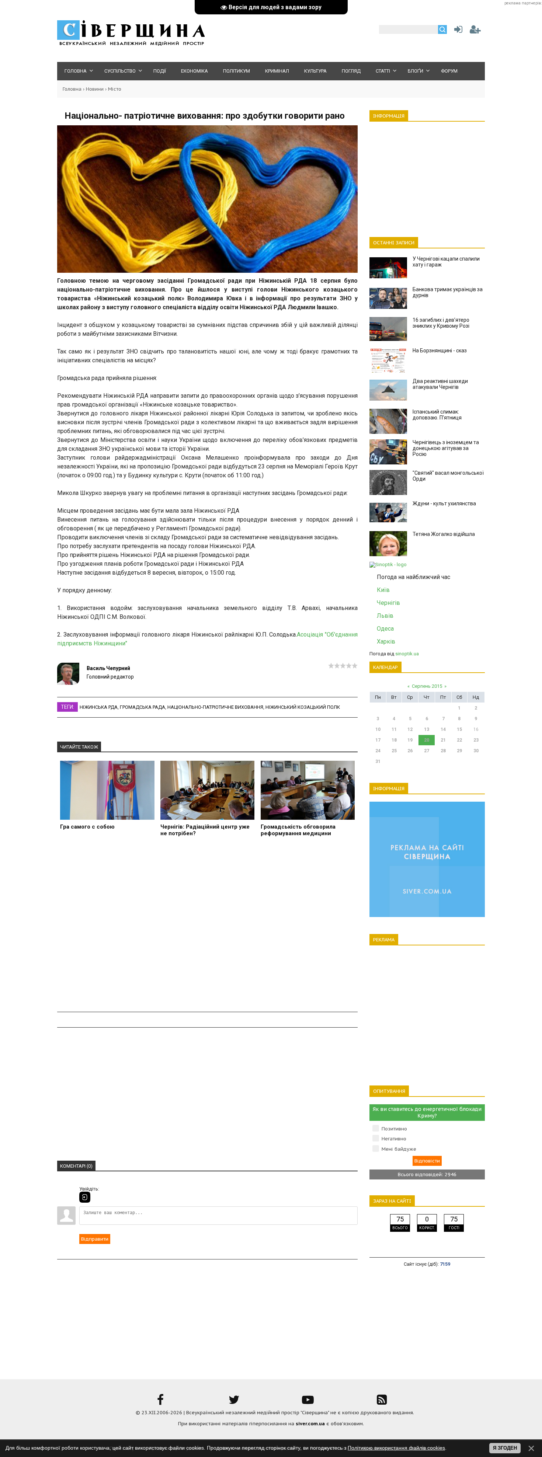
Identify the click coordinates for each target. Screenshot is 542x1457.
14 (443, 729)
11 (394, 729)
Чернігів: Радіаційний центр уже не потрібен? (205, 830)
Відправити (94, 1239)
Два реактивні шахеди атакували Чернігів (440, 384)
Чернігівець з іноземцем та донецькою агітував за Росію (446, 448)
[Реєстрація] (475, 31)
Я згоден (505, 1448)
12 (410, 729)
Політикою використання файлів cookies (396, 1448)
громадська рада (142, 707)
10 (378, 729)
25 (394, 750)
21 (443, 740)
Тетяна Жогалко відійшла (444, 534)
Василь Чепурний (108, 668)
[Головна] (131, 44)
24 (378, 750)
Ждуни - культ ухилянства (444, 503)
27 (426, 750)
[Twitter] (234, 1402)
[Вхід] (84, 1197)
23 (476, 740)
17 (378, 740)
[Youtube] (308, 1402)
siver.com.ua (310, 1424)
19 (410, 740)
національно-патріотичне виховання (215, 707)
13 (426, 729)
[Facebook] (160, 1402)
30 (476, 750)
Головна (72, 89)
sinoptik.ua (407, 653)
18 (394, 740)
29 (459, 750)
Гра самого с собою (87, 826)
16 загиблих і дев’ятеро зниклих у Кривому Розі (441, 323)
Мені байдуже (399, 1149)
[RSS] (382, 1402)
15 (459, 729)
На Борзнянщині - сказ (440, 350)
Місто (114, 89)
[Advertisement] (207, 928)
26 (410, 750)
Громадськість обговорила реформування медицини (298, 830)
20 (426, 740)
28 (443, 750)
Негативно (394, 1139)
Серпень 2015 (427, 686)
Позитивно (394, 1129)
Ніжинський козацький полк (302, 707)
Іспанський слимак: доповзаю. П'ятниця (437, 415)
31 (378, 761)
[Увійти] (456, 31)
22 (459, 740)
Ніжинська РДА (99, 707)
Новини (95, 89)
